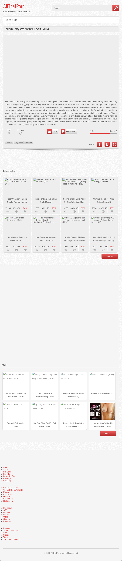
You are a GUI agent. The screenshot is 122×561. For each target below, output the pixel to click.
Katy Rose (19, 143)
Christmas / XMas (10, 488)
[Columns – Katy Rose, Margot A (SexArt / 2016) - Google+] (114, 144)
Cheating (7, 481)
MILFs (6, 515)
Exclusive (7, 494)
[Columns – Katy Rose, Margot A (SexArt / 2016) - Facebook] (99, 144)
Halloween (8, 501)
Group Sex (8, 499)
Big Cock (7, 472)
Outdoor (6, 519)
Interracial (7, 508)
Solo (5, 533)
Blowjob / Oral (9, 476)
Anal (5, 467)
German (6, 496)
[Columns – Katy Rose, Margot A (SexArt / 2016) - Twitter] (107, 144)
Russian (6, 528)
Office (5, 517)
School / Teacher (10, 530)
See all (110, 256)
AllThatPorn (13, 6)
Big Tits (6, 474)
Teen (5, 537)
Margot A (28, 143)
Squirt (5, 535)
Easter (6, 492)
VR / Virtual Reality (11, 539)
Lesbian (9, 143)
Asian (5, 470)
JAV (5, 510)
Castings (7, 478)
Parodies (7, 521)
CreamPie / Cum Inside (13, 490)
